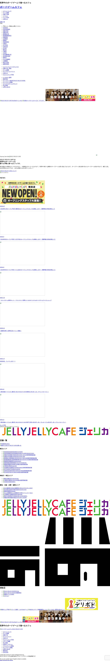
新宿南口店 (6, 34)
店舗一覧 (5, 635)
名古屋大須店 (6, 56)
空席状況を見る (5, 443)
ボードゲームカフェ (11, 7)
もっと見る (3, 425)
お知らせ (5, 638)
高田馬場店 (6, 42)
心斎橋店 (5, 61)
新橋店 (5, 40)
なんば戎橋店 (6, 59)
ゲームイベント (7, 636)
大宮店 (5, 53)
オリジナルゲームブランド (10, 83)
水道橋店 (5, 38)
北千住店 (5, 45)
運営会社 (5, 650)
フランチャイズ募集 (8, 646)
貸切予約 (5, 79)
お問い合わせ (6, 87)
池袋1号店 (5, 31)
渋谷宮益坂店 (6, 29)
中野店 (5, 43)
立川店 (5, 48)
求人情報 (5, 85)
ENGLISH (5, 652)
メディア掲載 (6, 641)
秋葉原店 (5, 37)
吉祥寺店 (5, 46)
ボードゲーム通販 (8, 82)
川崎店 (5, 51)
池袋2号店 (5, 32)
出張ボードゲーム (8, 644)
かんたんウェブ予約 (8, 639)
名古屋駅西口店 (7, 54)
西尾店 (5, 57)
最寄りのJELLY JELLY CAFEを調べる (11, 445)
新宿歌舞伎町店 (7, 35)
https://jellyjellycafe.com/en (6, 660)
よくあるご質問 (7, 77)
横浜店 (5, 49)
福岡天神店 (6, 64)
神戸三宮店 (6, 62)
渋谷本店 (5, 27)
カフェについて (7, 631)
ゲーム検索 (6, 633)
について (14, 171)
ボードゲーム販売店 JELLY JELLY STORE (14, 80)
